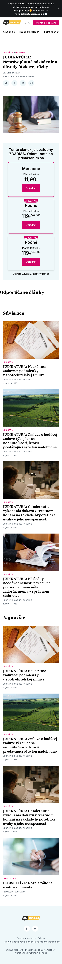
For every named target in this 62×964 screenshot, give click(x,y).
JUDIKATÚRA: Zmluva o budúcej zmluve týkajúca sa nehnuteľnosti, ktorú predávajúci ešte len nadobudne (30, 441)
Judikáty (8, 52)
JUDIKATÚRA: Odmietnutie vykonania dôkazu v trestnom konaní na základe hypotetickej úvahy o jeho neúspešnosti (30, 513)
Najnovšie (9, 32)
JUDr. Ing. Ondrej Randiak (17, 379)
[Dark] (26, 22)
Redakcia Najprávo (14, 892)
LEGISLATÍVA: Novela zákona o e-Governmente (28, 885)
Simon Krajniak (11, 73)
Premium (21, 52)
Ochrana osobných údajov (31, 938)
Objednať (31, 188)
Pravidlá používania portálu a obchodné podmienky (32, 941)
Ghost (35, 953)
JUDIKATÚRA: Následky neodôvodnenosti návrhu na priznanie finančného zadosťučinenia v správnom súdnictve (27, 587)
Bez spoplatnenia (29, 32)
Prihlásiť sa (44, 274)
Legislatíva (9, 878)
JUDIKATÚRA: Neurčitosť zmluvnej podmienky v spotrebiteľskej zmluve (24, 371)
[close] (58, 8)
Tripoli (44, 953)
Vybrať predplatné (46, 22)
